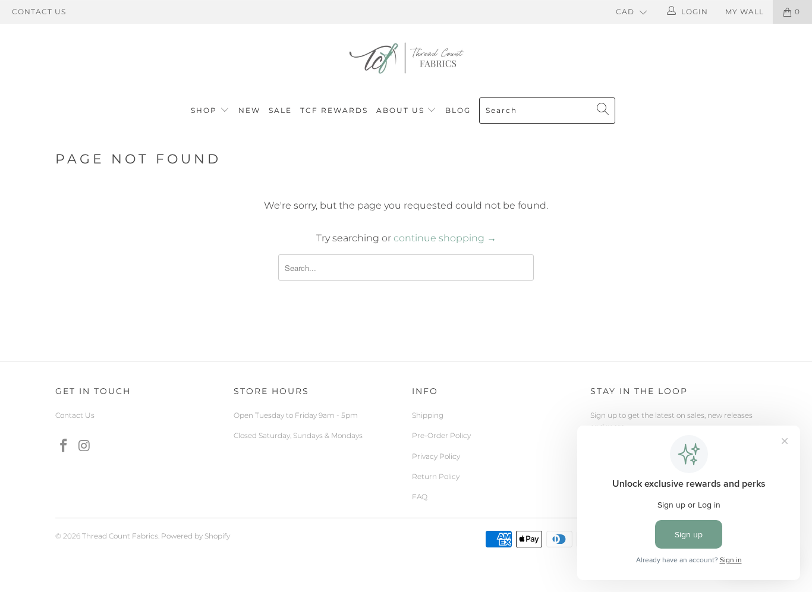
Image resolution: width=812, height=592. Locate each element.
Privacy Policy (436, 456)
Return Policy (435, 476)
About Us (401, 110)
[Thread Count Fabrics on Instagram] (85, 446)
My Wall (744, 11)
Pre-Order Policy (441, 435)
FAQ (419, 496)
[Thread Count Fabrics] (406, 57)
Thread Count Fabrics (120, 535)
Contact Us (39, 11)
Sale (280, 110)
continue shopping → (445, 238)
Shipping (427, 415)
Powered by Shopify (195, 535)
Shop (204, 110)
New (249, 110)
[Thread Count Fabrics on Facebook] (64, 446)
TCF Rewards (334, 110)
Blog (458, 110)
